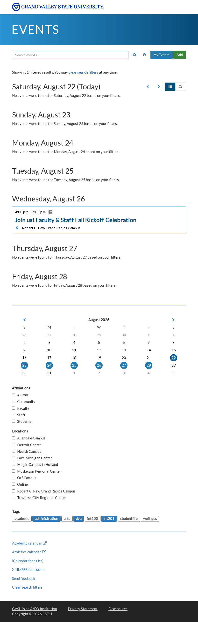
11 (74, 350)
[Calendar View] (180, 87)
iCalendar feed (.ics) (27, 561)
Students (23, 421)
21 (149, 357)
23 (24, 365)
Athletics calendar (27, 552)
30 (124, 335)
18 (74, 357)
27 (49, 335)
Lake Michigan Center (33, 458)
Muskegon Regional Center (38, 471)
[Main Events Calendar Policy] (144, 55)
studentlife (129, 518)
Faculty (22, 408)
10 (49, 350)
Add (180, 55)
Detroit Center (28, 445)
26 (24, 335)
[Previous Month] (24, 319)
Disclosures (117, 609)
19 (99, 357)
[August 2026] (147, 87)
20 (124, 357)
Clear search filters (27, 587)
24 (49, 365)
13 (124, 350)
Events (35, 29)
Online (21, 484)
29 (99, 335)
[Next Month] (173, 319)
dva (79, 518)
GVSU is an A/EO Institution (34, 609)
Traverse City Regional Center (40, 497)
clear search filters (83, 72)
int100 (92, 518)
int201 (109, 518)
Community (25, 401)
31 (149, 335)
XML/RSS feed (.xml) (28, 569)
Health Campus (28, 451)
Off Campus (25, 478)
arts (67, 518)
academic (21, 518)
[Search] (134, 55)
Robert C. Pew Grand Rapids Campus (45, 491)
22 (173, 357)
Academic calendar (27, 543)
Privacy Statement (83, 609)
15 (173, 350)
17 (49, 357)
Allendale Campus (30, 438)
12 (99, 350)
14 (149, 350)
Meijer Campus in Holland (36, 464)
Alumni (21, 395)
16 (24, 357)
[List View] (170, 87)
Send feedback (23, 578)
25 (74, 365)
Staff (20, 415)
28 (74, 335)
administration (46, 518)
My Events (162, 55)
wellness (150, 518)
